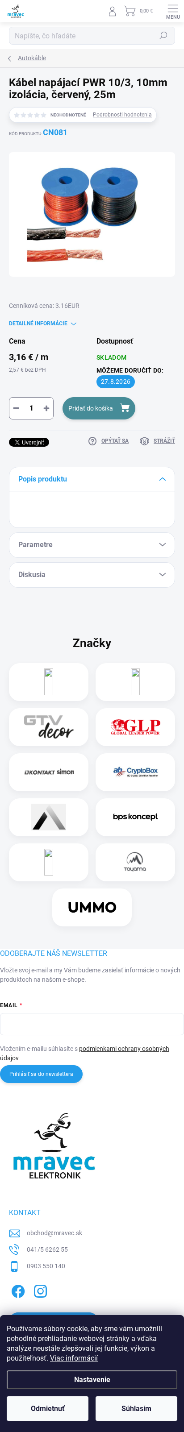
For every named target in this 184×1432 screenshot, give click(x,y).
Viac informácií (74, 1358)
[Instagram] (39, 1289)
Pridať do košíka (90, 408)
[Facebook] (17, 1289)
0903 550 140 (46, 1266)
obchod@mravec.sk (54, 1233)
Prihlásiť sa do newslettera (41, 1074)
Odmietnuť (48, 1408)
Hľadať (163, 36)
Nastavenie (92, 1379)
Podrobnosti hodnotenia (122, 115)
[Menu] (173, 11)
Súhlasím (136, 1408)
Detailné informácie (38, 323)
